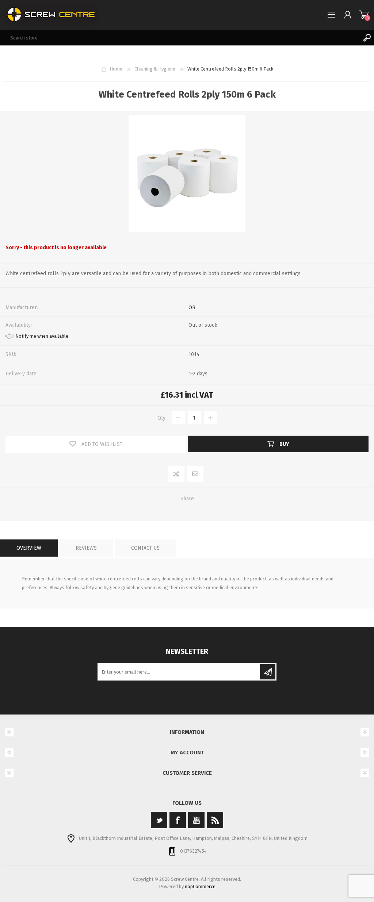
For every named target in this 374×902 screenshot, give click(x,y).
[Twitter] (159, 820)
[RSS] (215, 820)
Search (366, 37)
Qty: (162, 418)
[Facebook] (177, 820)
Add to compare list (176, 474)
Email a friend (195, 474)
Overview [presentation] (28, 548)
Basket (364, 15)
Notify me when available (41, 336)
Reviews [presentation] (86, 548)
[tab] (29, 548)
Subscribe (267, 671)
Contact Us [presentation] (145, 548)
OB (191, 307)
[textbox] (179, 37)
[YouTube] (196, 820)
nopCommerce (200, 886)
